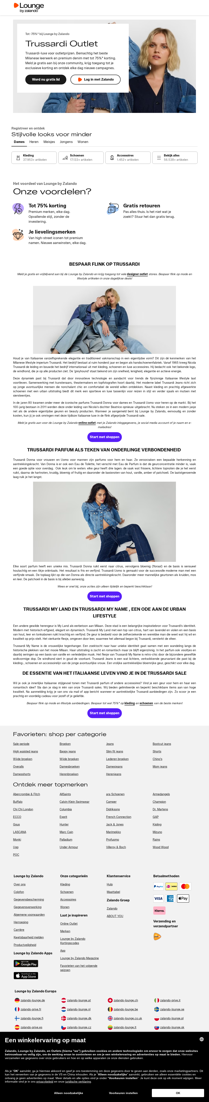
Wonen (64, 907)
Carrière (19, 930)
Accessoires (68, 899)
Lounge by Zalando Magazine (79, 958)
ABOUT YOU (115, 916)
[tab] (19, 142)
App (62, 950)
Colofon (19, 892)
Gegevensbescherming (29, 899)
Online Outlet (69, 923)
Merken (65, 931)
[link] (34, 158)
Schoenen (66, 892)
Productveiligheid (25, 945)
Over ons (20, 884)
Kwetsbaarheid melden (29, 937)
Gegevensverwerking (27, 907)
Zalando (112, 908)
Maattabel (113, 892)
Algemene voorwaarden (29, 914)
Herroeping (21, 922)
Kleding (65, 884)
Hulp (110, 884)
